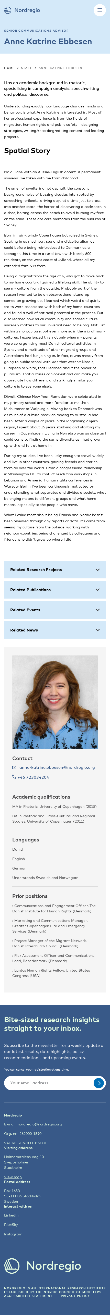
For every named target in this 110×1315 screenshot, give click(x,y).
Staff (26, 67)
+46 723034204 (32, 777)
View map (13, 1177)
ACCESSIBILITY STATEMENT (28, 1295)
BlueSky (11, 1224)
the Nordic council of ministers (69, 1292)
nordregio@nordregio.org (40, 1124)
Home (9, 67)
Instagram (13, 1234)
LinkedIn (11, 1215)
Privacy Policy (75, 1295)
